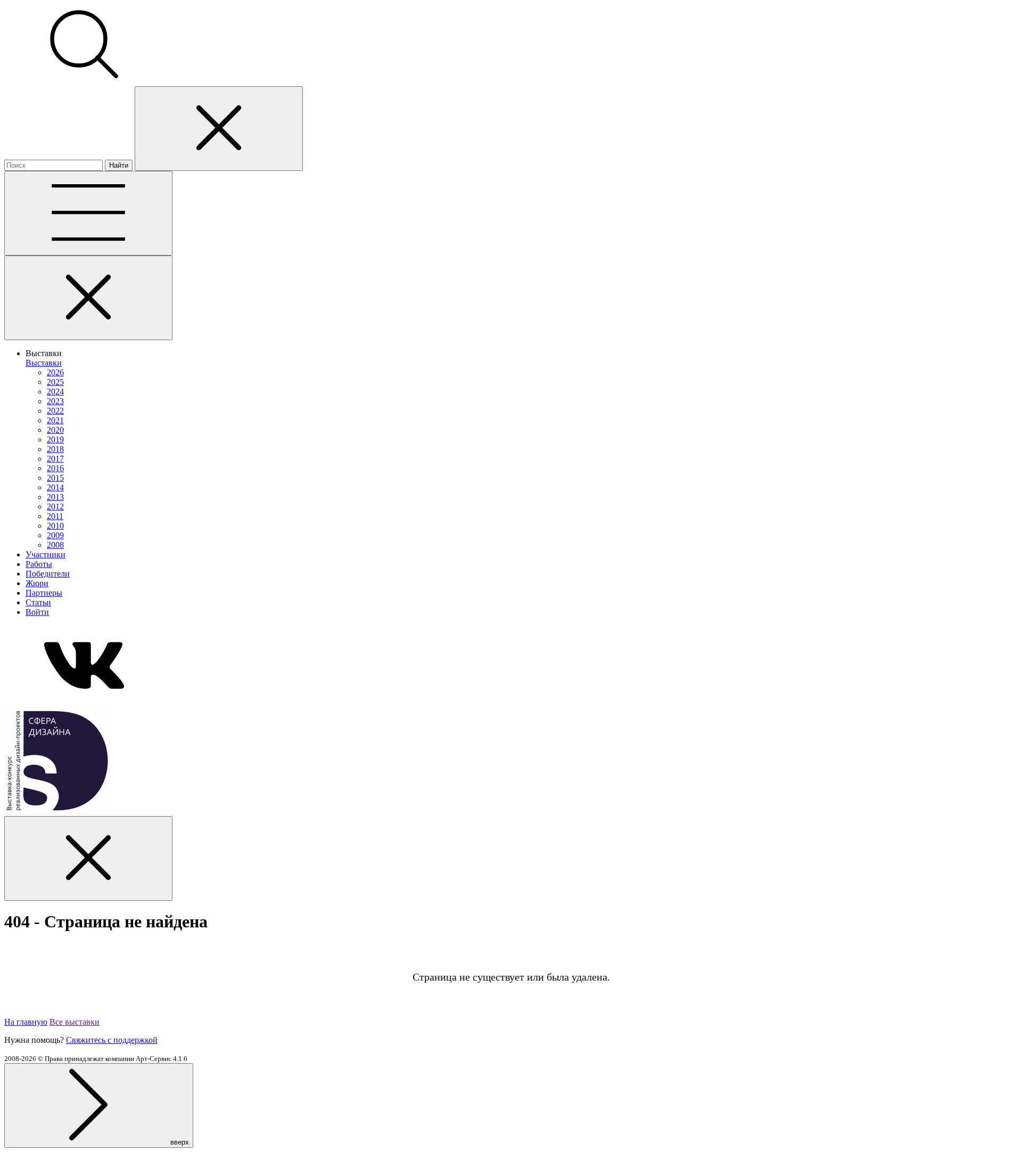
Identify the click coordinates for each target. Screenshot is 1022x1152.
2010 (55, 525)
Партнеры (44, 592)
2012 (55, 506)
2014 (55, 487)
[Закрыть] (88, 298)
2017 (55, 458)
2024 (55, 391)
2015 (55, 477)
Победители (48, 573)
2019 (55, 439)
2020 (55, 429)
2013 (55, 496)
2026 (55, 372)
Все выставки (75, 1021)
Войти (37, 611)
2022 (55, 410)
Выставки (44, 362)
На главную (25, 1021)
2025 (55, 381)
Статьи (38, 602)
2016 (55, 468)
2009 (55, 535)
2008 (55, 544)
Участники (45, 554)
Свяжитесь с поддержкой (112, 1039)
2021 (55, 420)
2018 (55, 449)
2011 (55, 516)
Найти (118, 165)
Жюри (37, 583)
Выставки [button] (44, 353)
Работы (39, 564)
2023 (55, 401)
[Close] (219, 128)
